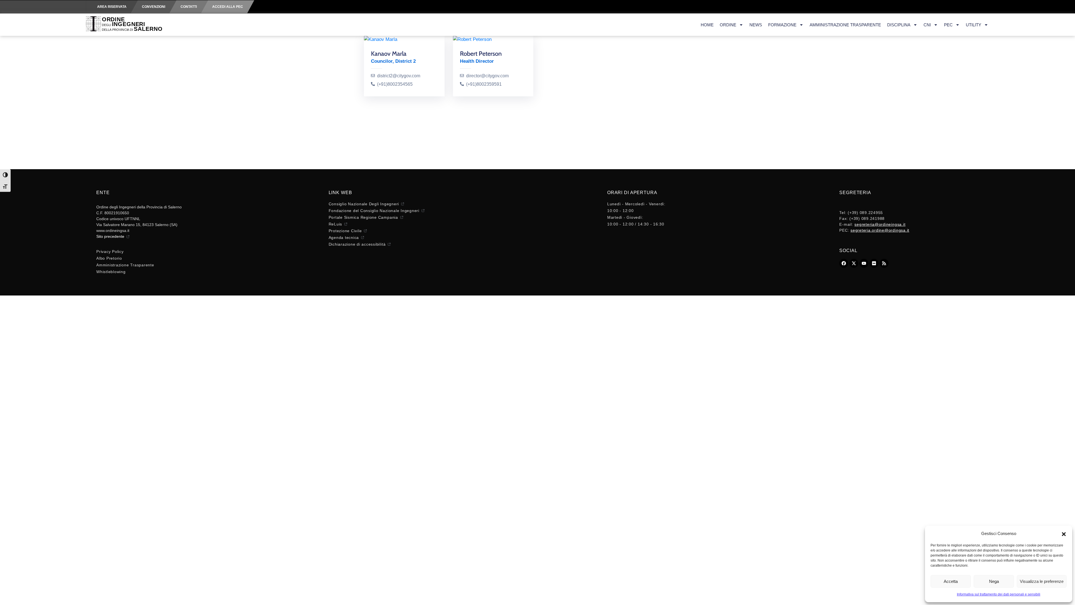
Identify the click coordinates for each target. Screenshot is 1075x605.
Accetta (951, 581)
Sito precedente (110, 236)
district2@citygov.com (398, 75)
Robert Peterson (481, 53)
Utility (973, 24)
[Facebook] (843, 263)
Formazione (782, 24)
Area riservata (112, 7)
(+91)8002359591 (484, 84)
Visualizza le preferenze (1042, 581)
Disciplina (898, 24)
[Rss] (884, 263)
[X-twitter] (853, 263)
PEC (948, 24)
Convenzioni (153, 7)
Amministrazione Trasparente (845, 24)
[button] (1064, 533)
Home (707, 24)
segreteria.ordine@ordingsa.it (879, 230)
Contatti (189, 7)
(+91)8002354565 (395, 84)
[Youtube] (863, 263)
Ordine (728, 24)
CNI (927, 24)
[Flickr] (874, 263)
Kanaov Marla (388, 53)
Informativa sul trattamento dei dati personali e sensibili (998, 594)
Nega (994, 581)
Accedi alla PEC (227, 7)
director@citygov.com (487, 75)
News (755, 24)
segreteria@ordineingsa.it (879, 224)
